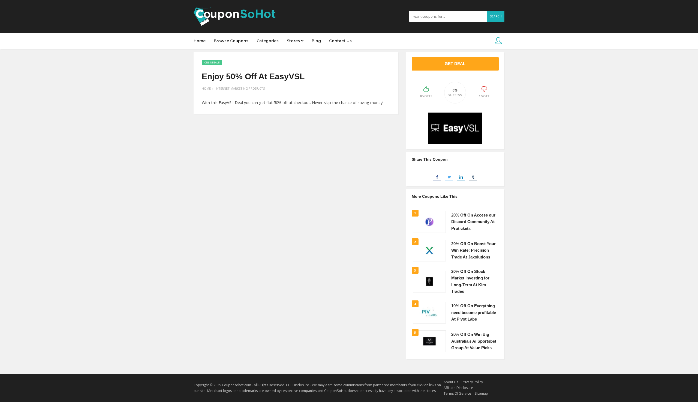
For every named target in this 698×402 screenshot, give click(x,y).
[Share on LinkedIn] (461, 177)
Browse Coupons (231, 40)
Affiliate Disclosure (458, 387)
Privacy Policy (472, 382)
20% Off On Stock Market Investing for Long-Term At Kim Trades (470, 281)
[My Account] (498, 41)
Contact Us (340, 40)
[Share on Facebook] (437, 177)
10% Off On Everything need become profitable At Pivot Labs (473, 312)
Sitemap (481, 393)
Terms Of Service (457, 393)
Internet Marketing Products (240, 88)
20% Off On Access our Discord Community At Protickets (473, 222)
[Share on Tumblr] (473, 177)
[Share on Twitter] (449, 177)
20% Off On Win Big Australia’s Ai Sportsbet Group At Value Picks (473, 341)
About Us (451, 382)
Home (200, 40)
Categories (268, 40)
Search (496, 16)
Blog (316, 40)
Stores (294, 40)
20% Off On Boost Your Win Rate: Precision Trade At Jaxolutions (473, 250)
